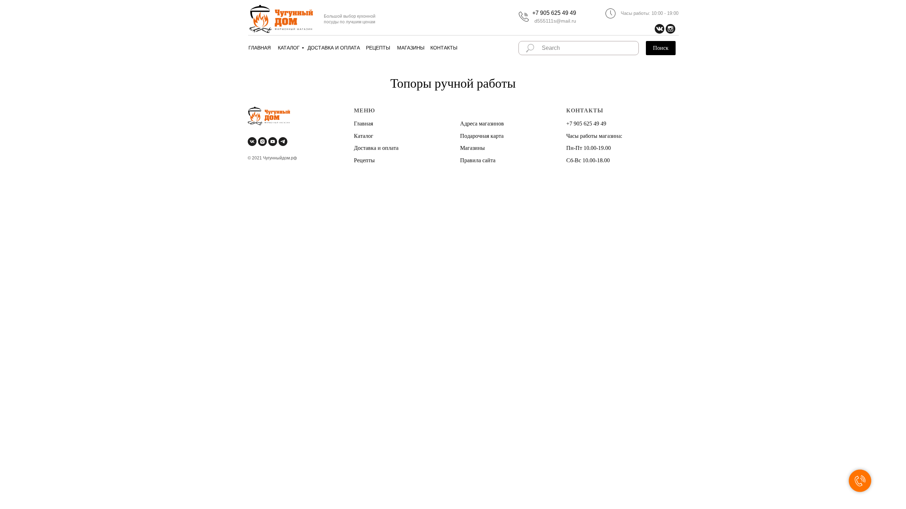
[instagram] (262, 141)
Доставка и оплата (376, 148)
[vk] (252, 141)
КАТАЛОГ (289, 48)
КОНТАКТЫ (443, 48)
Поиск (661, 48)
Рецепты (364, 160)
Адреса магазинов (482, 124)
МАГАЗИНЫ (410, 48)
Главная (363, 124)
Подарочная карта (482, 136)
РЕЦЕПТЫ (378, 48)
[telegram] (283, 141)
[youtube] (272, 141)
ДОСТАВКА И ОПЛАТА (334, 48)
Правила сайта (477, 160)
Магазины (472, 148)
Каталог (363, 136)
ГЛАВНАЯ (259, 48)
